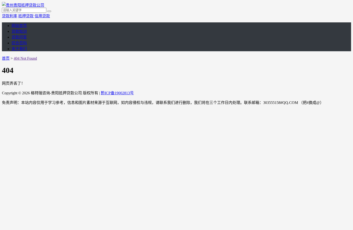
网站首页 (19, 26)
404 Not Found (25, 58)
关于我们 (19, 49)
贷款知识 (19, 31)
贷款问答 (19, 37)
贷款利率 (9, 16)
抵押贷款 (26, 16)
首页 (6, 58)
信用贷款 (42, 16)
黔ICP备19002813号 (117, 93)
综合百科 (19, 43)
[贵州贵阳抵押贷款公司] (23, 5)
